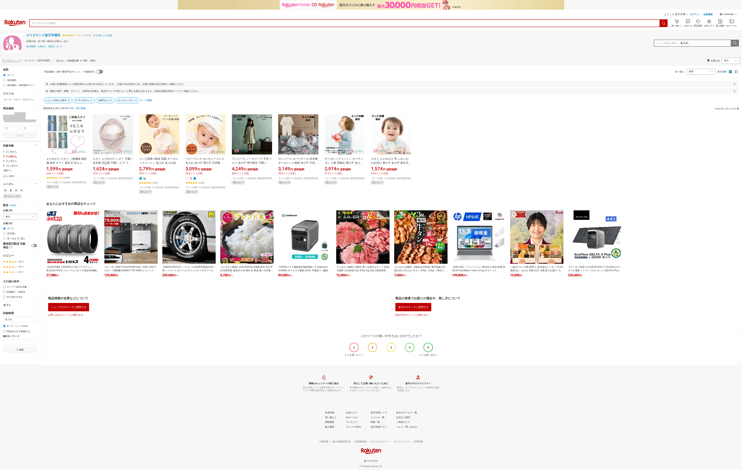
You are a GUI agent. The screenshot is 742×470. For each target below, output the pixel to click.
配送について (56, 46)
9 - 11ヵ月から (10, 165)
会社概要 (31, 46)
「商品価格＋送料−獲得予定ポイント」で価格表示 (68, 71)
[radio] (4, 75)
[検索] (664, 23)
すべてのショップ (11, 60)
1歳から (7, 170)
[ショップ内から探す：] (735, 43)
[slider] (3, 121)
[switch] (34, 245)
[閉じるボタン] (734, 84)
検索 (21, 135)
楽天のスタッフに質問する (413, 307)
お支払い (42, 46)
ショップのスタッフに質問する (68, 307)
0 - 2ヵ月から (10, 151)
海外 (14, 205)
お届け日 (7, 223)
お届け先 (7, 210)
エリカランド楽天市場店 (43, 35)
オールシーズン (12, 196)
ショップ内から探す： (667, 43)
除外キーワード (11, 336)
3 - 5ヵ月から (10, 156)
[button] (728, 14)
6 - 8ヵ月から (10, 161)
